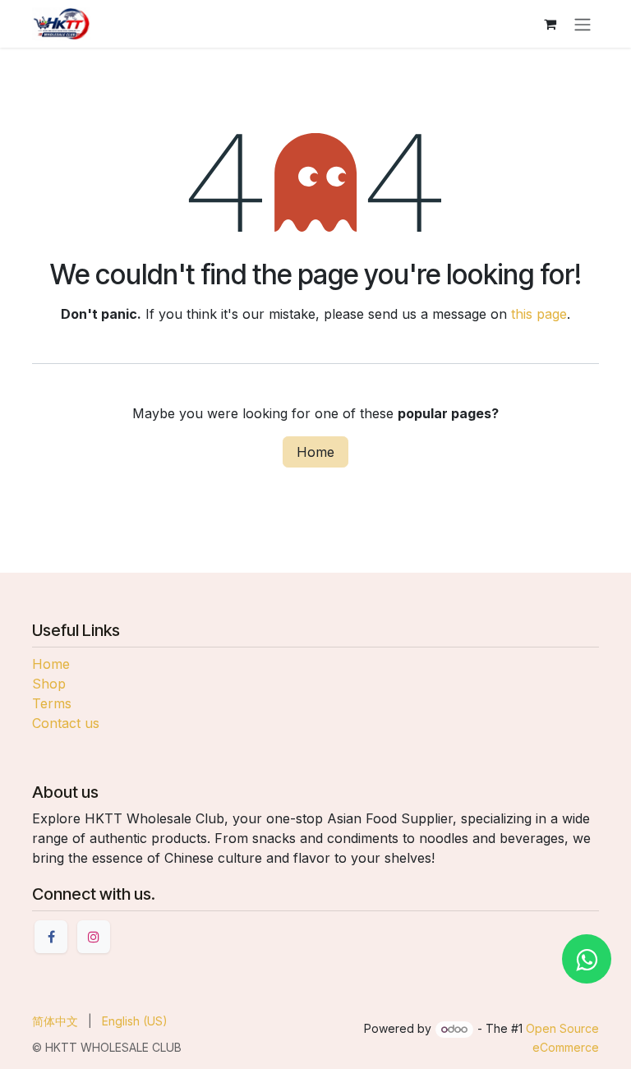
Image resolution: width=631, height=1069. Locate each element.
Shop (49, 683)
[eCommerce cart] (549, 23)
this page (539, 314)
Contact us (65, 723)
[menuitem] (55, 1021)
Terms (51, 703)
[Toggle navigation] (582, 24)
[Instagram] (93, 936)
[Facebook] (51, 936)
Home (315, 452)
